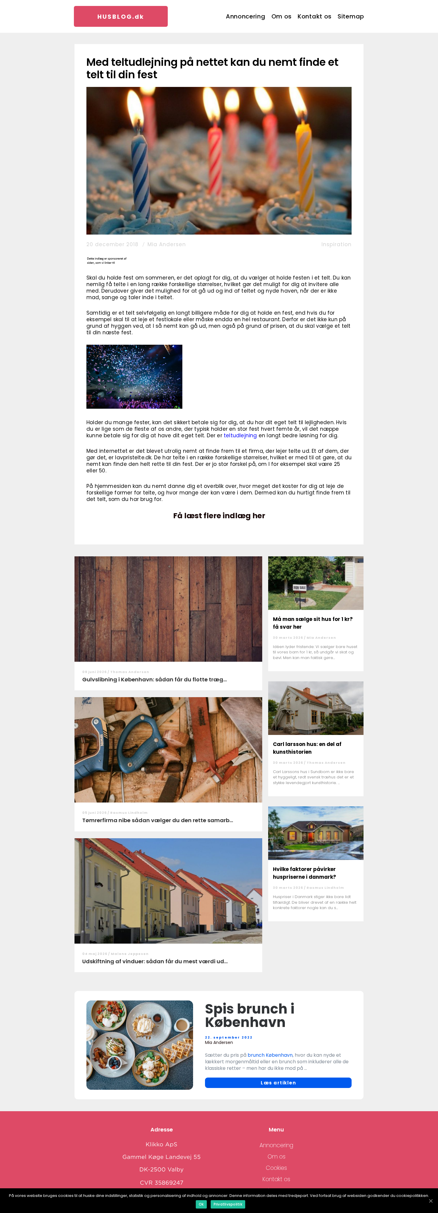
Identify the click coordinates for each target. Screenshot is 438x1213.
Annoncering (245, 16)
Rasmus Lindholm (129, 812)
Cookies (276, 1168)
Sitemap (351, 16)
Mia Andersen (166, 244)
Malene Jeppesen (130, 953)
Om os (281, 16)
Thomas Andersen (129, 671)
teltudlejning (240, 435)
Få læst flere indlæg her (219, 515)
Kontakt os (315, 16)
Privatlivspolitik (228, 1204)
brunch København (270, 1055)
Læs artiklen (278, 1083)
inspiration (336, 244)
